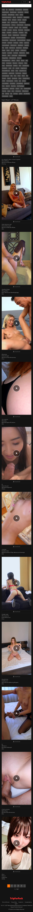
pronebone (4, 73)
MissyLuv (15, 63)
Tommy (7, 93)
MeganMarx (5, 58)
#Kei (3, 229)
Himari (28, 40)
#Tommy (4, 164)
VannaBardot (27, 93)
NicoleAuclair (26, 65)
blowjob (24, 19)
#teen (3, 292)
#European (7, 422)
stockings (12, 88)
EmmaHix (15, 32)
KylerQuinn (12, 47)
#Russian (6, 682)
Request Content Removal (16, 907)
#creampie (22, 552)
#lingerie (16, 682)
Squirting (13, 86)
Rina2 (19, 75)
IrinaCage (16, 42)
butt (8, 22)
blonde (19, 19)
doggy (3, 32)
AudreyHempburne (6, 17)
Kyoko (3, 50)
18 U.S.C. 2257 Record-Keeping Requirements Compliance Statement (16, 905)
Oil (13, 68)
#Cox (3, 359)
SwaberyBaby (27, 88)
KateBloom (20, 45)
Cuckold (4, 30)
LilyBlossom (23, 50)
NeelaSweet (9, 65)
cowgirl (16, 27)
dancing (15, 30)
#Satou (3, 489)
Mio (27, 60)
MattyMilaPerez (22, 55)
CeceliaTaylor (22, 22)
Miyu (26, 63)
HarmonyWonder (21, 40)
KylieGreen (18, 47)
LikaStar (17, 50)
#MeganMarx (5, 291)
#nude (3, 617)
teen (13, 91)
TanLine (4, 91)
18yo (3, 9)
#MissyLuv (4, 746)
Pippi (17, 70)
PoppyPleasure (23, 70)
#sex (8, 357)
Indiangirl (10, 42)
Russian (4, 78)
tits (3, 93)
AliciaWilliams (19, 9)
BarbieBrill (19, 17)
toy (11, 93)
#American (4, 162)
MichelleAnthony (6, 60)
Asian (17, 14)
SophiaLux (26, 83)
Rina (15, 75)
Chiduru (13, 25)
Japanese (26, 42)
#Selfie (3, 879)
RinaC (23, 75)
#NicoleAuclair (5, 616)
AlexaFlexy (11, 9)
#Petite (13, 162)
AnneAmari (20, 12)
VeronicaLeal (5, 96)
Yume (11, 96)
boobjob (4, 22)
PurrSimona (18, 73)
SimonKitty (12, 83)
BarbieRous (26, 17)
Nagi (3, 65)
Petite (12, 70)
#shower (9, 162)
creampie (25, 27)
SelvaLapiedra (10, 80)
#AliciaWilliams (5, 161)
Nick (20, 65)
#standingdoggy (15, 292)
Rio (27, 75)
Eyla (26, 32)
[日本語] (29, 2)
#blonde (9, 227)
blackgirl (14, 19)
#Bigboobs (4, 552)
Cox (20, 27)
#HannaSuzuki (5, 486)
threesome (18, 91)
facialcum (4, 35)
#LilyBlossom (5, 680)
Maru (9, 55)
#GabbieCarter (5, 551)
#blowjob (4, 487)
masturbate (14, 55)
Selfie (3, 80)
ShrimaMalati (5, 83)
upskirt (20, 93)
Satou (20, 78)
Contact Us (20, 902)
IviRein (21, 42)
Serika (16, 80)
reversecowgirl (5, 75)
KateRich (27, 45)
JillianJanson (13, 45)
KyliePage (25, 47)
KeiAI (7, 47)
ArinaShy (4, 14)
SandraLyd (14, 78)
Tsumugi (15, 93)
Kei (3, 47)
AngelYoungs (13, 12)
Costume (11, 27)
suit (21, 88)
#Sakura (4, 875)
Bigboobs (4, 19)
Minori (22, 60)
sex (20, 80)
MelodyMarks (13, 58)
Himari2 (4, 42)
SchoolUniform (26, 78)
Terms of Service (5, 902)
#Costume (12, 422)
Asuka (21, 14)
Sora (3, 86)
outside (17, 68)
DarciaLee (20, 30)
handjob (13, 37)
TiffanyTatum (25, 91)
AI (6, 9)
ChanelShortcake (6, 25)
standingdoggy (20, 86)
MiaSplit (19, 58)
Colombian (4, 27)
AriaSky (26, 12)
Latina (8, 50)
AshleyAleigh (11, 14)
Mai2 (27, 52)
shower (24, 80)
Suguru (17, 88)
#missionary (13, 357)
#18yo (11, 552)
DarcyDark (27, 30)
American (25, 9)
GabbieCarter (16, 35)
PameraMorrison (6, 70)
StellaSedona (5, 88)
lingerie (4, 52)
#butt (3, 422)
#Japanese (9, 487)
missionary (8, 63)
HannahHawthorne (20, 37)
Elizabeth (9, 32)
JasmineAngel (5, 45)
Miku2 (18, 60)
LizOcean (16, 52)
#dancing (11, 682)
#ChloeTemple (5, 356)
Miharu (13, 60)
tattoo (9, 91)
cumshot (9, 30)
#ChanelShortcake (6, 226)
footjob (9, 35)
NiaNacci (15, 65)
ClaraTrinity (27, 25)
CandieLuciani (14, 22)
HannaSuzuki (13, 40)
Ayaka (14, 17)
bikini (9, 19)
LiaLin (12, 50)
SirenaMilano (20, 83)
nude (10, 68)
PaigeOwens (23, 68)
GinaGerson (23, 35)
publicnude (11, 73)
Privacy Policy (14, 902)
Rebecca (24, 73)
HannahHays (5, 40)
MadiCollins (22, 52)
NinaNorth (4, 68)
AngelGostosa (5, 12)
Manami (4, 55)
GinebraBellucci (5, 37)
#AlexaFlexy (5, 811)
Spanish (8, 86)
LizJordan (10, 52)
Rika (11, 75)
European (21, 32)
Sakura (8, 78)
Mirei (3, 63)
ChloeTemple (20, 25)
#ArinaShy (4, 421)
